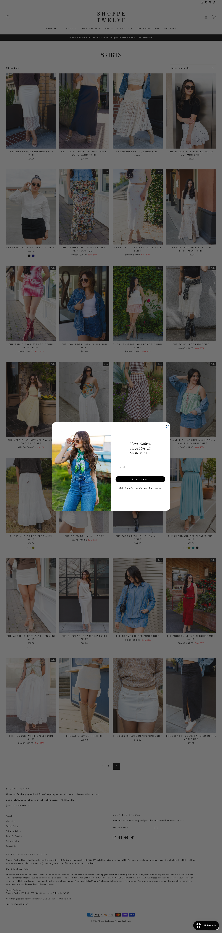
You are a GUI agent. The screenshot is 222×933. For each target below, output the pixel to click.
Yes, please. (140, 479)
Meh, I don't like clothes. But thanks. (140, 488)
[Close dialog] (166, 425)
